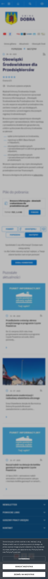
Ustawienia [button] (24, 558)
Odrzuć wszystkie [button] (24, 566)
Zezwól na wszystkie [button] (24, 574)
